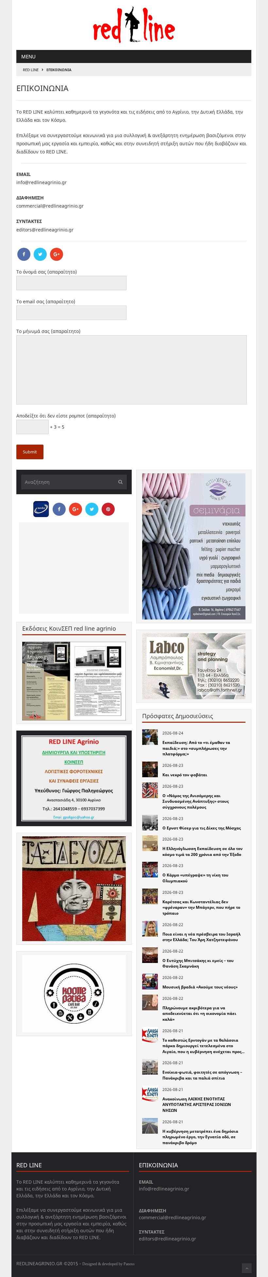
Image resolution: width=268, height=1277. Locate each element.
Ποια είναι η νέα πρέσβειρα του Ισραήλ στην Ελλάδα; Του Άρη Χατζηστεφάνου (201, 937)
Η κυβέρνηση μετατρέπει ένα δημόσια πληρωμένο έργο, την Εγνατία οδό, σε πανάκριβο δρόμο (200, 1136)
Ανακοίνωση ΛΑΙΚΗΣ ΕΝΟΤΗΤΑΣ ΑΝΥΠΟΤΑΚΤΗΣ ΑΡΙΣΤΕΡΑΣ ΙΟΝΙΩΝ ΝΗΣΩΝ (196, 1104)
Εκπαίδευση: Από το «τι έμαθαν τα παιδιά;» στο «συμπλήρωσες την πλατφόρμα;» (196, 748)
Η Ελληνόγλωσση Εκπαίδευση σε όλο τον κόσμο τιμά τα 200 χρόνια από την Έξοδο (202, 851)
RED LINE (31, 69)
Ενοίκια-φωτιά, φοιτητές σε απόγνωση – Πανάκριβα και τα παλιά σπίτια (202, 1075)
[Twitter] (40, 254)
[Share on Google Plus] (75, 509)
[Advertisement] (74, 568)
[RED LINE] (134, 24)
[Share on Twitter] (91, 509)
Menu (28, 56)
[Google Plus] (56, 254)
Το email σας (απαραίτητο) (45, 301)
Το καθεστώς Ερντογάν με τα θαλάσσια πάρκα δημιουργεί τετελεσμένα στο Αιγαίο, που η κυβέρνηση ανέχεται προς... (203, 1045)
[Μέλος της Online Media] (41, 507)
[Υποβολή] (118, 482)
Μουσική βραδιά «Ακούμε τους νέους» (200, 987)
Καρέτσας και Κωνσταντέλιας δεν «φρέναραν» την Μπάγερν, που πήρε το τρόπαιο (201, 907)
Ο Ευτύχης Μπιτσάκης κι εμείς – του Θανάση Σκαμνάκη (198, 963)
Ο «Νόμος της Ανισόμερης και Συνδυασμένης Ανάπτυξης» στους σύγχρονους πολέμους (195, 801)
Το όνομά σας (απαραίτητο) (46, 272)
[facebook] (23, 254)
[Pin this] (108, 509)
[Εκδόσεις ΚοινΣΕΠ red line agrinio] (74, 681)
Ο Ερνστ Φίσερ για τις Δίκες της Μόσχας (201, 828)
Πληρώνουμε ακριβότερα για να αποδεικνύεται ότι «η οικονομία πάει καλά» (199, 1013)
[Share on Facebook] (59, 509)
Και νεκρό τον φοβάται (184, 775)
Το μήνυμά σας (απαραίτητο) (48, 331)
